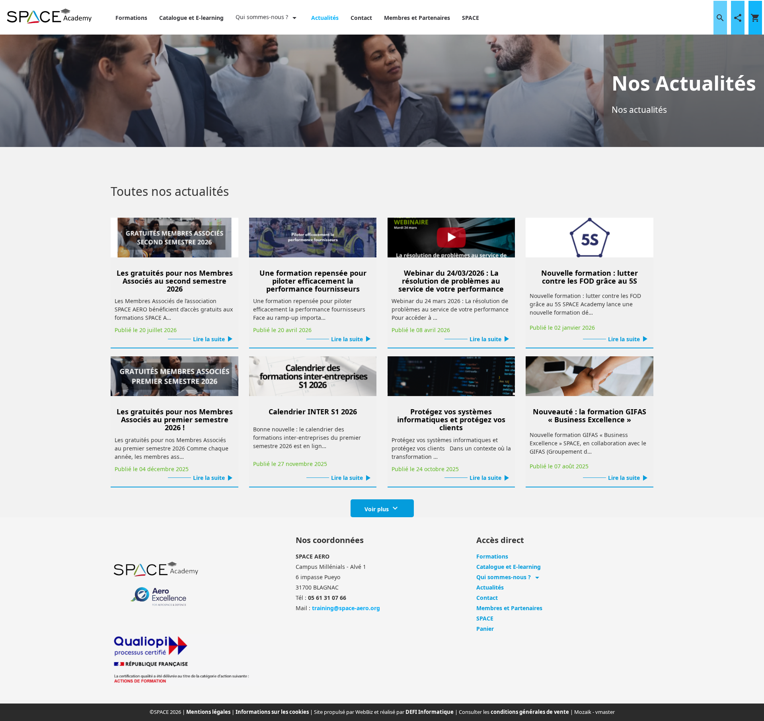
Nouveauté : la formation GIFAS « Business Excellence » (589, 415)
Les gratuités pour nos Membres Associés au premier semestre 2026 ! (175, 419)
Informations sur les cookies (273, 711)
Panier (485, 628)
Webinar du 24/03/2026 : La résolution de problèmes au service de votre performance (451, 281)
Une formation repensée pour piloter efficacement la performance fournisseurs (312, 281)
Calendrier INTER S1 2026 (313, 411)
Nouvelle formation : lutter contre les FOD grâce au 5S (589, 277)
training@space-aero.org (346, 608)
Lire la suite (213, 339)
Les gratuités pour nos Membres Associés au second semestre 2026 (175, 281)
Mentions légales (209, 711)
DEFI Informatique (430, 711)
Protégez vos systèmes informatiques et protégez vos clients (451, 419)
